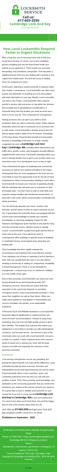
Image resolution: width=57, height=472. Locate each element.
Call (29, 467)
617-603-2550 (28, 20)
